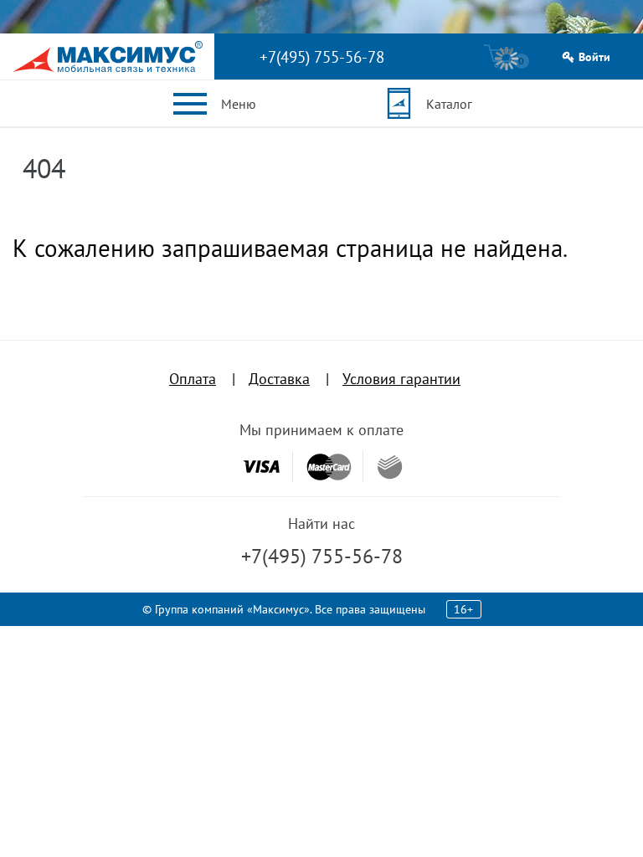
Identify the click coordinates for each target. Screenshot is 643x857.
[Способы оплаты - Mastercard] (329, 466)
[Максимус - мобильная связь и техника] (108, 56)
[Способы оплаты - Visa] (261, 466)
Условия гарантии (401, 378)
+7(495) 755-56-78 (322, 57)
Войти (594, 57)
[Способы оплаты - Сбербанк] (390, 467)
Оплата (192, 378)
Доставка (279, 378)
